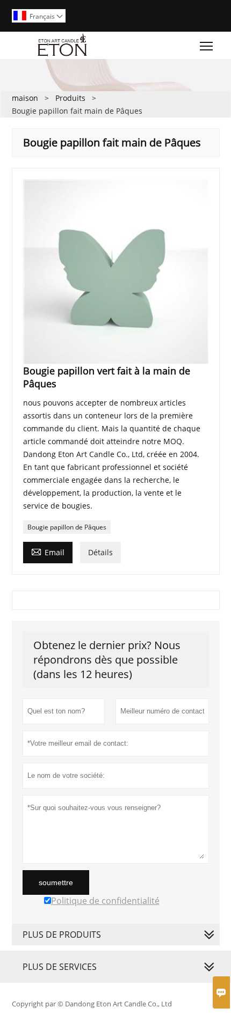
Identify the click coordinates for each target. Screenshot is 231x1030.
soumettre (56, 882)
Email (47, 551)
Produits (70, 98)
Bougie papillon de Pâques (66, 527)
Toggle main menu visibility (206, 45)
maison (25, 98)
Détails (100, 552)
